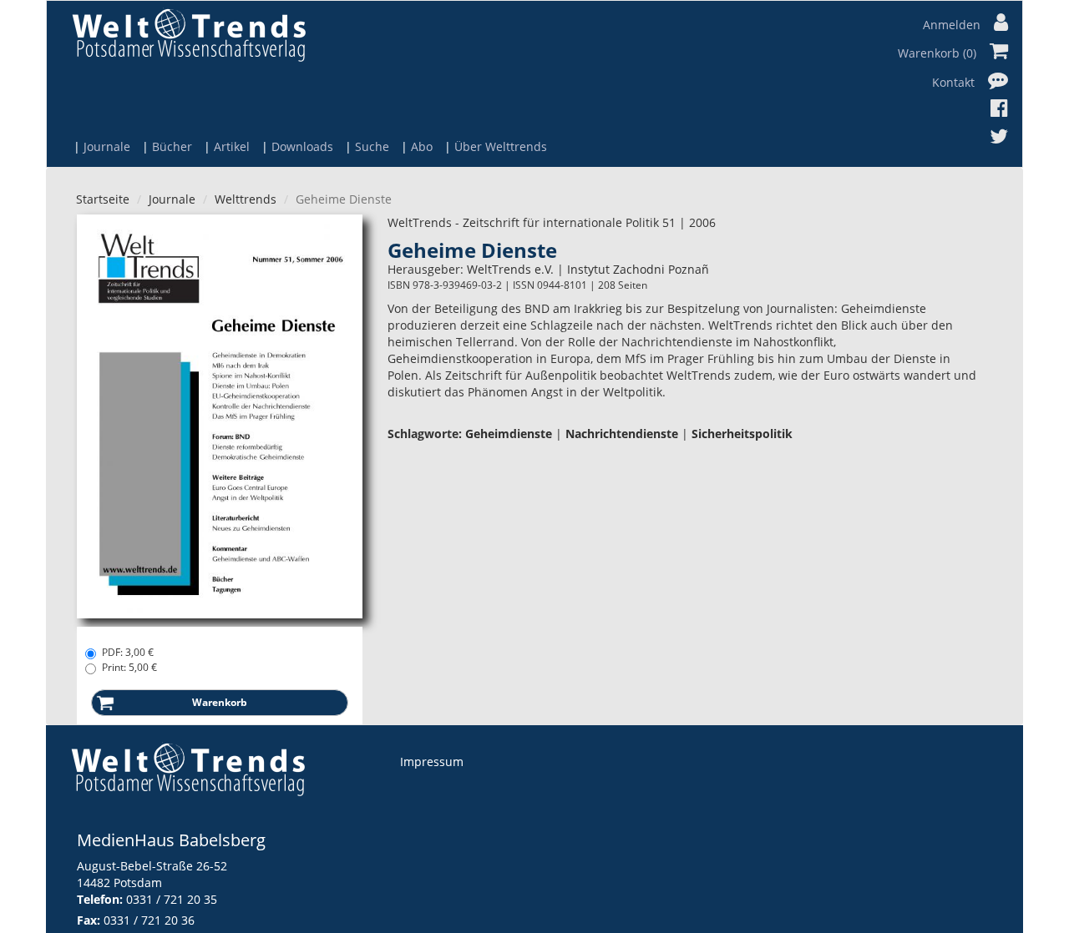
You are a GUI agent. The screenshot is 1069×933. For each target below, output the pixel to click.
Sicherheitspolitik (742, 433)
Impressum (432, 761)
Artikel (232, 146)
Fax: (88, 920)
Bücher (172, 146)
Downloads (302, 146)
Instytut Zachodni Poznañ (638, 269)
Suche (372, 146)
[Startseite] (189, 35)
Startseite (102, 199)
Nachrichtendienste (621, 433)
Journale (107, 146)
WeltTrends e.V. (510, 269)
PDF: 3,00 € (128, 652)
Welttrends (245, 199)
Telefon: (100, 899)
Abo (422, 146)
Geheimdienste (508, 433)
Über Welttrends (500, 146)
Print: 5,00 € (129, 667)
